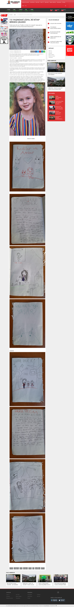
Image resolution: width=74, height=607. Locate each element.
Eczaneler (57, 9)
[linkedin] (42, 52)
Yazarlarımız (51, 57)
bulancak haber (16, 568)
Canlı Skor (50, 52)
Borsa (51, 9)
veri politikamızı (46, 605)
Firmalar (29, 598)
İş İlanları (38, 594)
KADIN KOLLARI (37, 568)
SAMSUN (42, 567)
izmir (33, 567)
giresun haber (25, 568)
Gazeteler (63, 9)
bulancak (11, 567)
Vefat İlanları (30, 596)
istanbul (30, 567)
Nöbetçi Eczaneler (52, 56)
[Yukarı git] (71, 604)
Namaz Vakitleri (51, 54)
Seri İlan (38, 596)
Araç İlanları (30, 594)
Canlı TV (50, 50)
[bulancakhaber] (13, 2)
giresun (21, 567)
